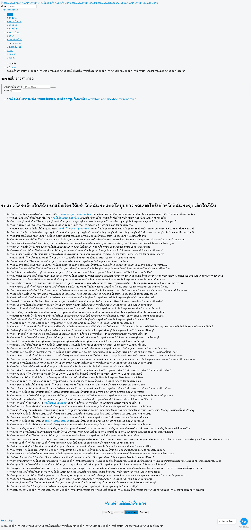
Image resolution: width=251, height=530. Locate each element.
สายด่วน (11, 57)
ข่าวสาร (17, 43)
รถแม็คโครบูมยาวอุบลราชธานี (74, 228)
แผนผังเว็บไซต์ (14, 47)
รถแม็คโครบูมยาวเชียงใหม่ (65, 218)
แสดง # (7, 90)
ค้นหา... (5, 6)
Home (10, 14)
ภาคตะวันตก (13, 32)
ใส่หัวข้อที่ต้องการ (13, 87)
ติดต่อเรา (11, 54)
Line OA (107, 512)
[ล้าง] (54, 87)
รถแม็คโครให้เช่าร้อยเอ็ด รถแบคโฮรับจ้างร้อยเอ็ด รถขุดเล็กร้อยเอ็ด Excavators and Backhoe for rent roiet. (71, 99)
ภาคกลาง (12, 25)
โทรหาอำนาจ (131, 512)
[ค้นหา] (51, 87)
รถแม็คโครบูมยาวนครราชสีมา (75, 214)
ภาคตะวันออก (14, 21)
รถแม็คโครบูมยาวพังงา (55, 403)
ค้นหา (10, 50)
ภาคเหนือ (12, 28)
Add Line (143, 512)
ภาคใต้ (10, 36)
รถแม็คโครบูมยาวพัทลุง (57, 421)
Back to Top (6, 520)
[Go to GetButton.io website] (244, 527)
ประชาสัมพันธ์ (14, 39)
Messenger (118, 512)
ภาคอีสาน (12, 18)
